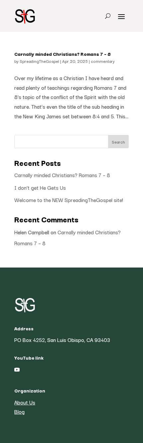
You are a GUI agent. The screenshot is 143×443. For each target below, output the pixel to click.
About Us (24, 402)
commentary (103, 61)
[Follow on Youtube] (17, 369)
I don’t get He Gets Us (40, 187)
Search (118, 142)
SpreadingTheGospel (39, 61)
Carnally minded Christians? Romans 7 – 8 (62, 53)
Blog (19, 411)
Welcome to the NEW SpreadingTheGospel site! (68, 200)
